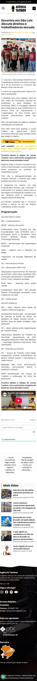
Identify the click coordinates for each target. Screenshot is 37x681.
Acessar (32, 420)
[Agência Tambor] (19, 8)
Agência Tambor (7, 35)
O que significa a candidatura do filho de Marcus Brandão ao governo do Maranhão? (23, 536)
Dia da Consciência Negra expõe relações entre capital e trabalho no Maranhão (18, 148)
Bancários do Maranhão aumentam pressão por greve (23, 492)
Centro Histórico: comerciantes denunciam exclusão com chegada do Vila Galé (24, 507)
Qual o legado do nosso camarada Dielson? (23, 547)
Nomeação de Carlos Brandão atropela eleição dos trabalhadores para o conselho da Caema (24, 521)
